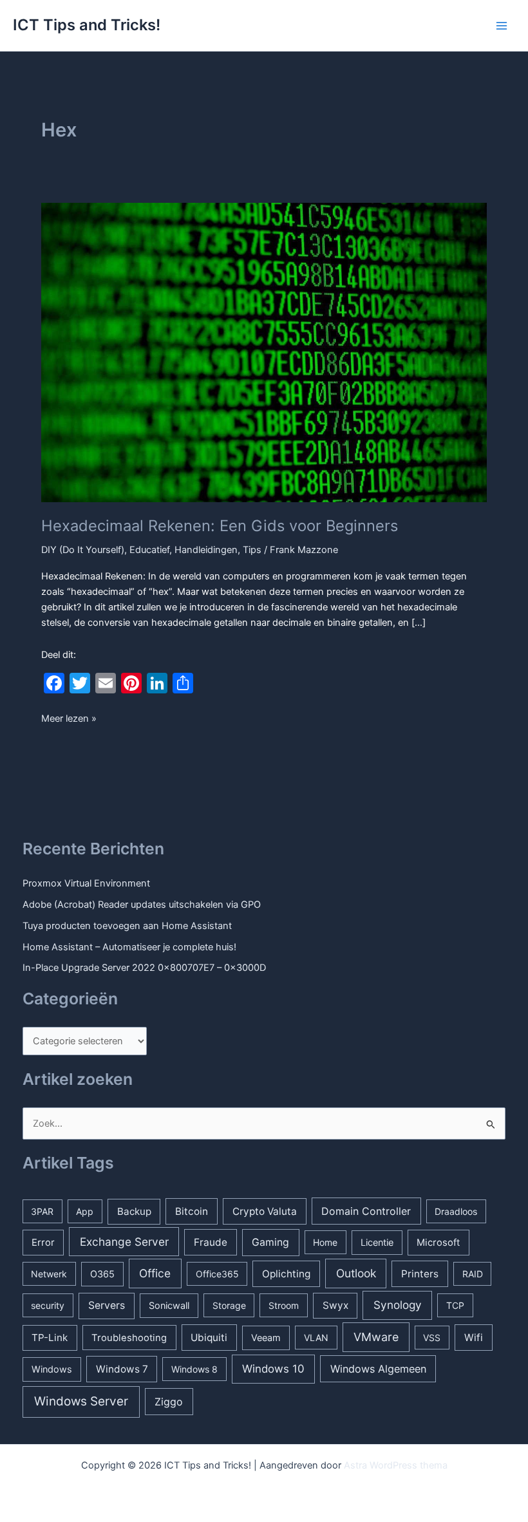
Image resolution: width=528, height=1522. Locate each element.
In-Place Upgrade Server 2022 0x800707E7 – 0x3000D (144, 967)
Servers (106, 1305)
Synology (397, 1304)
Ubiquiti (209, 1337)
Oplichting (286, 1274)
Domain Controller (366, 1211)
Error (43, 1242)
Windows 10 (273, 1368)
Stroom (284, 1305)
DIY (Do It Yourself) (82, 550)
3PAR (42, 1211)
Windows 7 (122, 1369)
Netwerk (49, 1273)
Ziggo (169, 1401)
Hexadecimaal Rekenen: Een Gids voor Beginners (219, 525)
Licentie (377, 1242)
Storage (229, 1305)
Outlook (356, 1273)
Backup (134, 1211)
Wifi (473, 1337)
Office (155, 1273)
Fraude (210, 1242)
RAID (472, 1273)
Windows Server (81, 1401)
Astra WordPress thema (396, 1465)
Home (325, 1242)
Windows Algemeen (378, 1368)
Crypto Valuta (264, 1211)
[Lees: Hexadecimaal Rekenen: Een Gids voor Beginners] (264, 351)
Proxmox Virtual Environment (86, 883)
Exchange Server (124, 1241)
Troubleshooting (129, 1338)
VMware (376, 1337)
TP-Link (50, 1337)
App (84, 1211)
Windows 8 (194, 1369)
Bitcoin (191, 1211)
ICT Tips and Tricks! (86, 24)
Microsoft (438, 1242)
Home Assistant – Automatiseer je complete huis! (129, 947)
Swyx (335, 1305)
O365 (102, 1273)
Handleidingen (206, 550)
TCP (455, 1305)
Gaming (270, 1242)
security (47, 1305)
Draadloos (456, 1211)
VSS (431, 1337)
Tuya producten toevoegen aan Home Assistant (127, 926)
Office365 (217, 1273)
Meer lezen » (69, 719)
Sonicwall (169, 1305)
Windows (52, 1369)
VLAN (316, 1337)
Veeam (266, 1337)
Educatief (149, 550)
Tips (252, 550)
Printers (419, 1274)
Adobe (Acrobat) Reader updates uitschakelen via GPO (142, 904)
